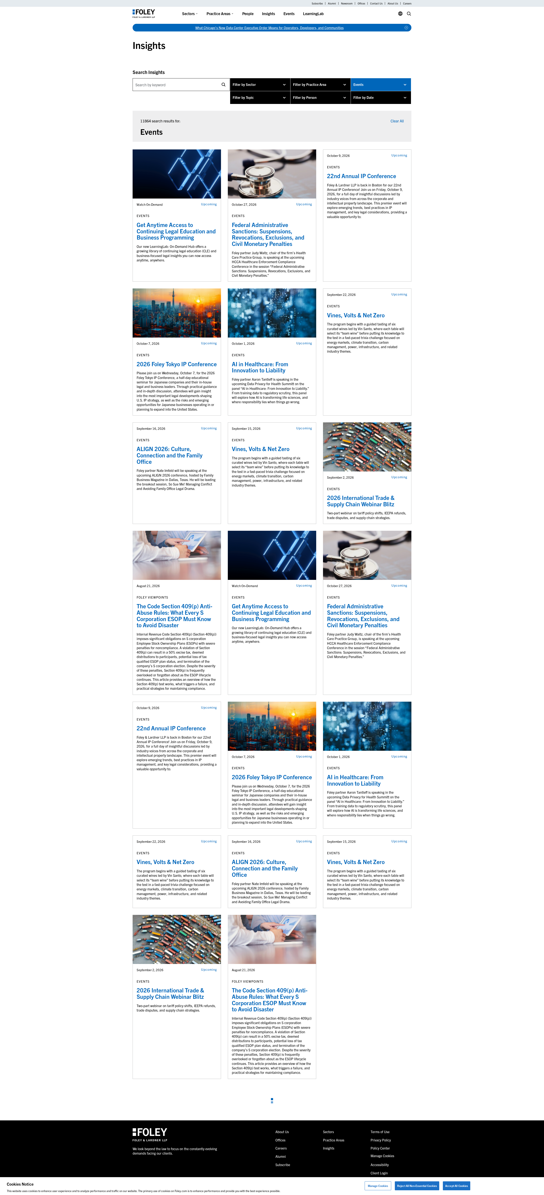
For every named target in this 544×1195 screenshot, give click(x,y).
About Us (393, 3)
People (248, 13)
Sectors (188, 13)
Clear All (397, 120)
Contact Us (376, 3)
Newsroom (347, 3)
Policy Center (380, 1148)
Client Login (379, 1173)
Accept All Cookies (456, 1185)
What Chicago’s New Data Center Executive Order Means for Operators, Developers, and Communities (269, 28)
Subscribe (317, 3)
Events (289, 13)
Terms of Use (380, 1132)
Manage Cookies (378, 1185)
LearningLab (313, 13)
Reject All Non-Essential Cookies (417, 1185)
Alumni (332, 3)
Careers (407, 3)
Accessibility (380, 1164)
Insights (268, 13)
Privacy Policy (381, 1140)
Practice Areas (218, 13)
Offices (361, 3)
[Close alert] (406, 27)
